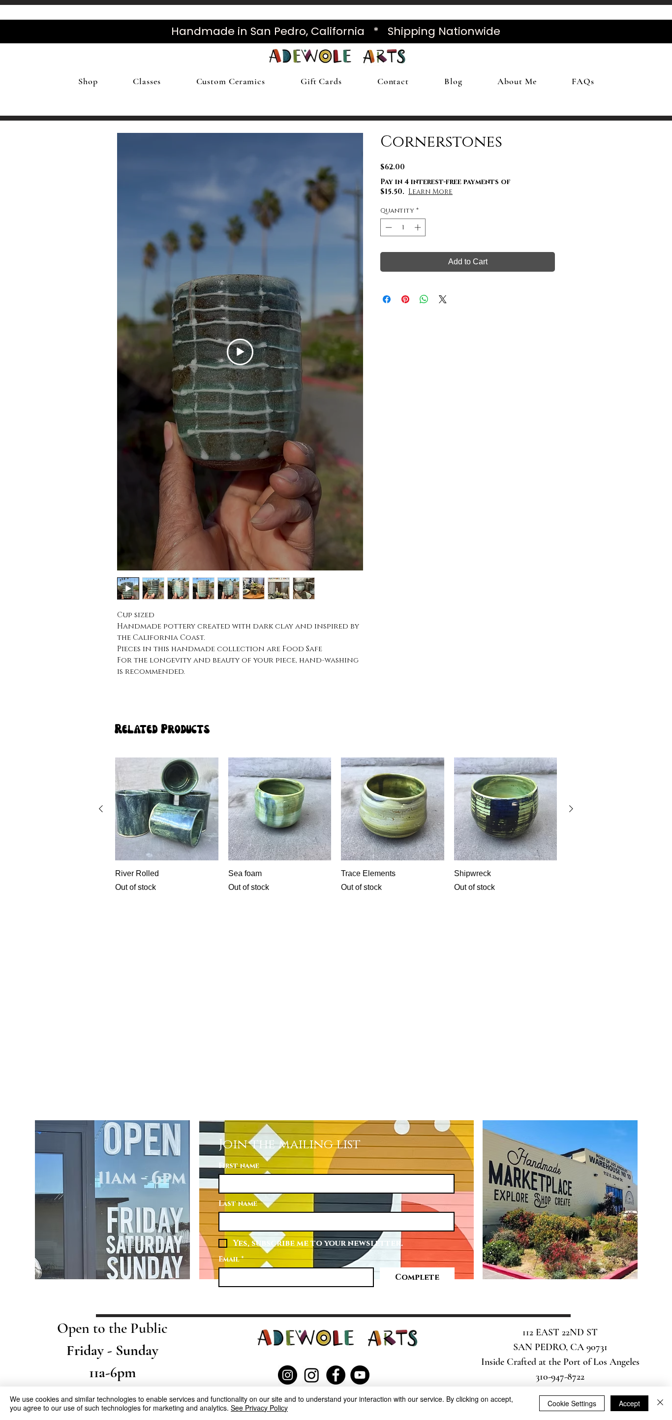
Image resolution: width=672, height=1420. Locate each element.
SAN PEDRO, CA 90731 (560, 1347)
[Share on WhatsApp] (424, 299)
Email (231, 1259)
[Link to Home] (162, 58)
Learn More (430, 191)
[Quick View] (166, 809)
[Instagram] (287, 1375)
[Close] (660, 1403)
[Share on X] (443, 299)
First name (238, 1166)
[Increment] (419, 227)
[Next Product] (571, 809)
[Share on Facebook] (387, 299)
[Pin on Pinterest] (405, 299)
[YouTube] (359, 1375)
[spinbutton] (403, 227)
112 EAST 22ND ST (560, 1332)
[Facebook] (335, 1375)
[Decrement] (388, 227)
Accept (629, 1403)
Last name (237, 1203)
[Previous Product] (101, 809)
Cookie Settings (572, 1403)
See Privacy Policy (259, 1408)
